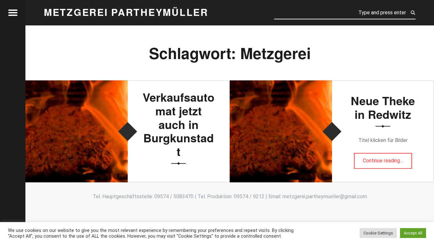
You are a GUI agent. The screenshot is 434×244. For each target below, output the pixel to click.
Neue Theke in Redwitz (383, 107)
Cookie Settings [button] (378, 233)
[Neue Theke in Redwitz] (281, 84)
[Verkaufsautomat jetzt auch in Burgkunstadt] (76, 84)
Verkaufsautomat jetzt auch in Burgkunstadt (178, 124)
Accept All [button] (413, 233)
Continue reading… (387, 158)
